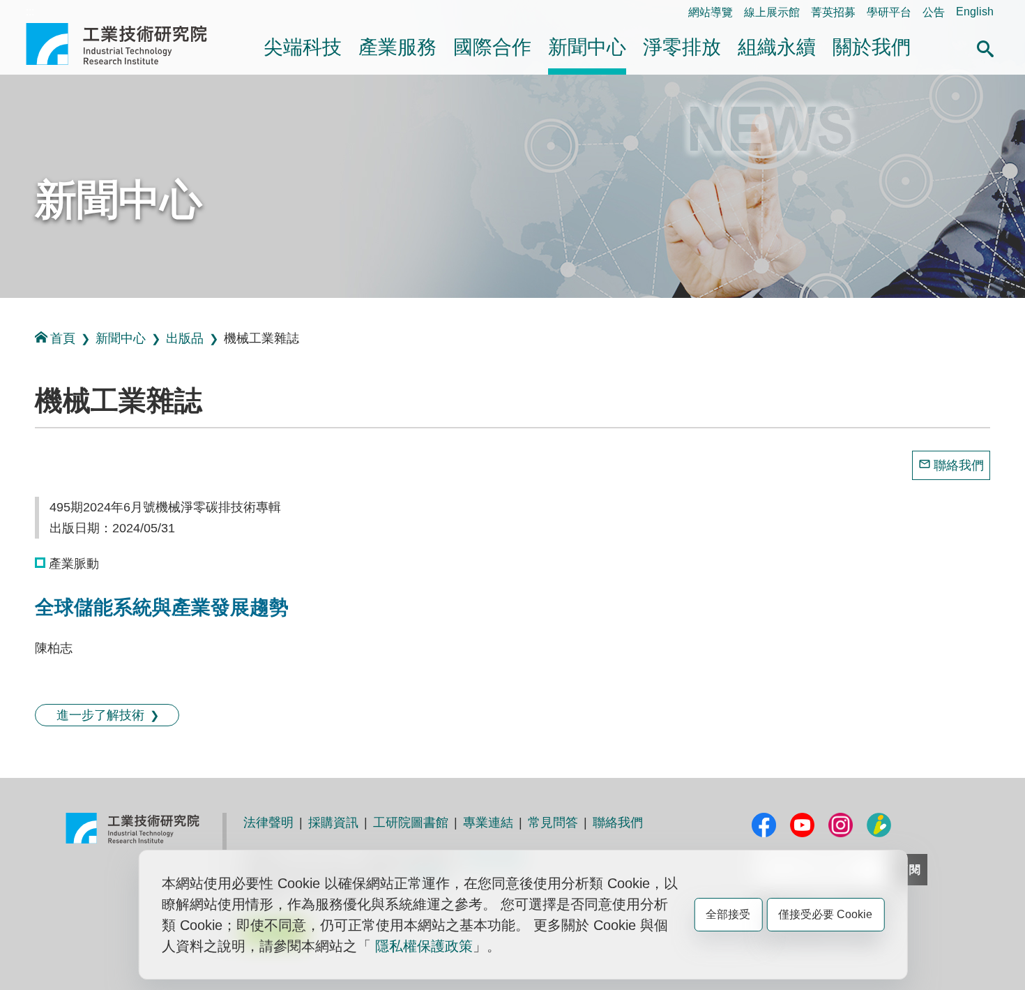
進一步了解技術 (100, 715)
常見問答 (553, 823)
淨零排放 (682, 47)
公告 (933, 12)
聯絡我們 (959, 465)
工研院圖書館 (410, 823)
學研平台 (889, 12)
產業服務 (397, 47)
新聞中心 (587, 47)
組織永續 (777, 47)
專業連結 (488, 823)
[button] (985, 47)
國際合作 (492, 47)
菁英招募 (833, 12)
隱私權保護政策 (424, 946)
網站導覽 (710, 12)
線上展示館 (772, 12)
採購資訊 (333, 823)
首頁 (62, 338)
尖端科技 (303, 47)
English (975, 11)
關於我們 (872, 47)
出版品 (185, 338)
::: (30, 11)
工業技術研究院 (126, 44)
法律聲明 (268, 823)
